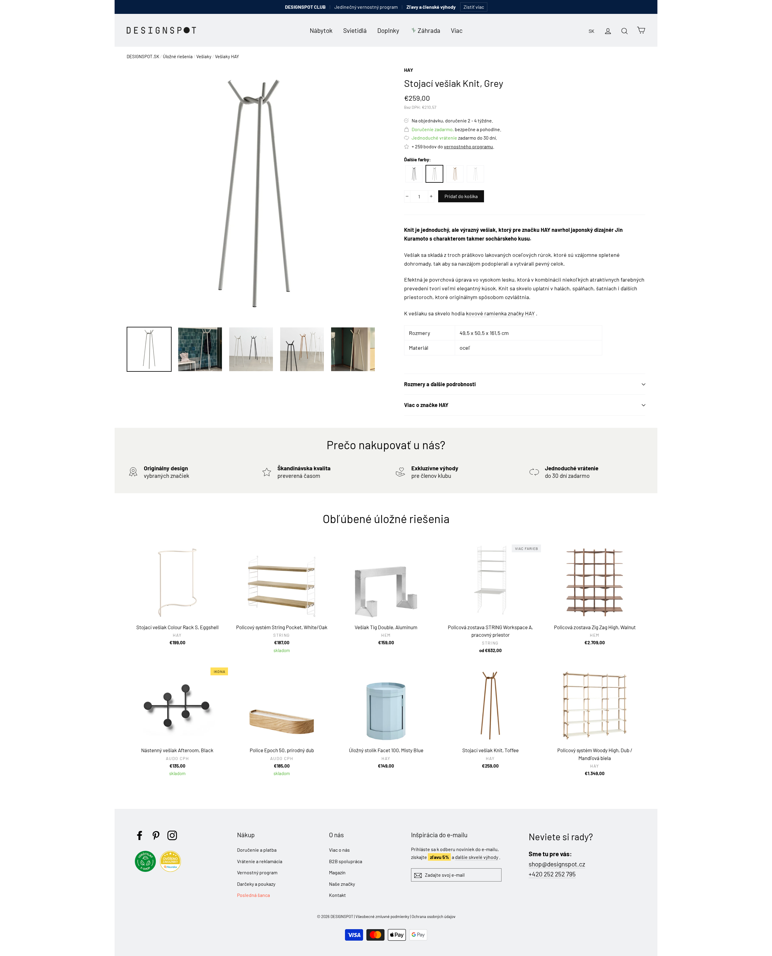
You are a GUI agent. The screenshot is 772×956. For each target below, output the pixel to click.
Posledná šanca (253, 895)
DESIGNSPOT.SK (143, 56)
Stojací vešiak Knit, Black (414, 174)
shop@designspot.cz (557, 864)
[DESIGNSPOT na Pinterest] (156, 835)
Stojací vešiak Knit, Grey (434, 174)
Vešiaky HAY (227, 56)
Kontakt (337, 895)
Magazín (337, 872)
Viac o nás (339, 850)
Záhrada (429, 30)
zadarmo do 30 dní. (454, 137)
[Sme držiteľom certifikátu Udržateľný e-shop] (147, 870)
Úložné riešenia (178, 56)
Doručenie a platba (257, 850)
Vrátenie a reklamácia (259, 861)
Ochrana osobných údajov (433, 916)
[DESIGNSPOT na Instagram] (172, 835)
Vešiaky (203, 56)
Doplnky (388, 30)
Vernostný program (257, 872)
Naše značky (342, 884)
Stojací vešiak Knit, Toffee (455, 174)
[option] (254, 193)
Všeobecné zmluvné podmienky (382, 916)
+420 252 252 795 (552, 874)
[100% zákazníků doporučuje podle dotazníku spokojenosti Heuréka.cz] (172, 870)
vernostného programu (468, 146)
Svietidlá (355, 30)
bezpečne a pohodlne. (456, 129)
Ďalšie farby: (417, 159)
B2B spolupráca (345, 861)
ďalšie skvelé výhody (476, 857)
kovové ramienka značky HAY (500, 313)
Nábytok (321, 30)
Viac (457, 30)
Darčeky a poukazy (256, 884)
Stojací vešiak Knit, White (475, 174)
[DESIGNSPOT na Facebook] (139, 835)
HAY (408, 70)
